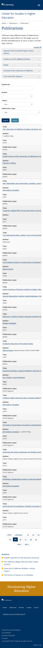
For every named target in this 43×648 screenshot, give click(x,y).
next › (20, 544)
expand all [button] (37, 47)
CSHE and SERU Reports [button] (13, 76)
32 (34, 535)
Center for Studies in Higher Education (19, 16)
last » (27, 544)
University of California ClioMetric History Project (19, 569)
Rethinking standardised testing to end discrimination (23, 479)
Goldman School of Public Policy (14, 614)
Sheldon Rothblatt (9, 323)
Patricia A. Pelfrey (9, 163)
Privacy (4, 638)
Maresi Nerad (8, 269)
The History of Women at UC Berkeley (18, 575)
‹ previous (19, 535)
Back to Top (37, 645)
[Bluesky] (21, 604)
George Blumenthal (10, 296)
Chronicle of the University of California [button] (18, 70)
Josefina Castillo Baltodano (28, 296)
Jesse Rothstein (19, 377)
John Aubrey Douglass (11, 190)
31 (29, 535)
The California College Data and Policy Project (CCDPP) (21, 563)
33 (39, 535)
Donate (21, 607)
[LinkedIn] (8, 604)
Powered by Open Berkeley (11, 630)
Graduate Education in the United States (18, 343)
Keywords (6, 84)
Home (4, 23)
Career (36, 607)
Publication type (8, 108)
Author (4, 92)
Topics (4, 100)
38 (31, 540)
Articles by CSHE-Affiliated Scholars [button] (17, 59)
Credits (28, 607)
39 (36, 540)
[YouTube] (12, 604)
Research (5, 554)
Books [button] (6, 65)
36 (21, 540)
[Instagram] (16, 604)
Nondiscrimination (8, 635)
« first (10, 535)
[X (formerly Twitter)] (4, 604)
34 (11, 540)
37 (26, 540)
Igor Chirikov (7, 377)
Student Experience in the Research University (21, 558)
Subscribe (12, 607)
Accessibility (6, 633)
